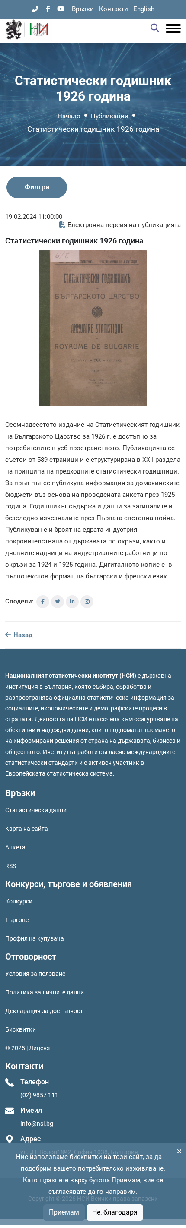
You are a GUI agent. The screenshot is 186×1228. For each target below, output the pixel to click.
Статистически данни (36, 810)
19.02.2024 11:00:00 (33, 217)
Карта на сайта (26, 828)
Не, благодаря (115, 1212)
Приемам (64, 1212)
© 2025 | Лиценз (27, 1048)
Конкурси (18, 901)
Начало (69, 116)
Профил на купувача (34, 938)
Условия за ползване (35, 973)
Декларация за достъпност (44, 1010)
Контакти (113, 9)
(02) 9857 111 (39, 1095)
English (143, 9)
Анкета (15, 847)
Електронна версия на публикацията (124, 225)
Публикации (109, 116)
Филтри (37, 187)
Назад (22, 635)
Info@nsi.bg (36, 1123)
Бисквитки (20, 1029)
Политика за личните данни (44, 992)
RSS (10, 865)
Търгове (17, 919)
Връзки (83, 9)
